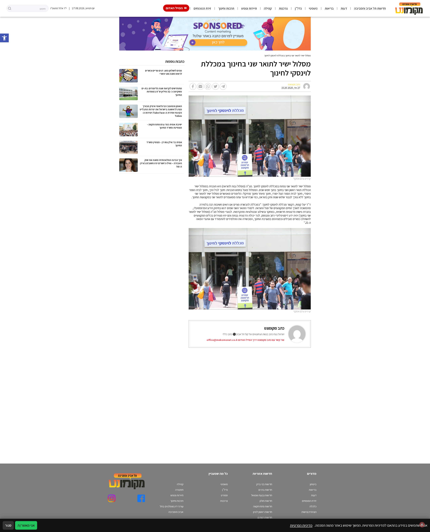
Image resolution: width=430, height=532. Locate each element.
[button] (4, 38)
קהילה (268, 8)
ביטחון (313, 484)
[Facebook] (141, 498)
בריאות (329, 8)
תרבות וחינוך (226, 8)
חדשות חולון (266, 501)
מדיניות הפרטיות (301, 525)
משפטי (313, 8)
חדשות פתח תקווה (262, 506)
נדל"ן (298, 8)
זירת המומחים (202, 8)
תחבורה (179, 490)
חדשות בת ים (265, 490)
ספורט (224, 495)
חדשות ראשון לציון (262, 512)
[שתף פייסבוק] (192, 86)
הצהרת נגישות (309, 512)
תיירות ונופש (249, 8)
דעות (344, 8)
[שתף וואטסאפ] (208, 86)
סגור (8, 525)
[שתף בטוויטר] (215, 86)
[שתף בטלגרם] (223, 86)
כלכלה (313, 506)
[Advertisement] (210, 401)
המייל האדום (174, 8)
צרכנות (283, 8)
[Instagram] (111, 498)
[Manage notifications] (422, 524)
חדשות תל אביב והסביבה (370, 8)
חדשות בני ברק (264, 484)
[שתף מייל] (200, 86)
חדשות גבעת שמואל (261, 495)
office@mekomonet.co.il (222, 340)
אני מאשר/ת (26, 525)
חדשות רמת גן (264, 517)
